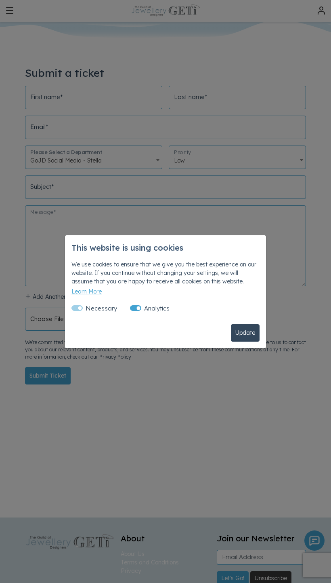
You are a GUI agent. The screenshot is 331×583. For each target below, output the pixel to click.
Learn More (86, 291)
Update (245, 332)
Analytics (157, 308)
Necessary (101, 308)
